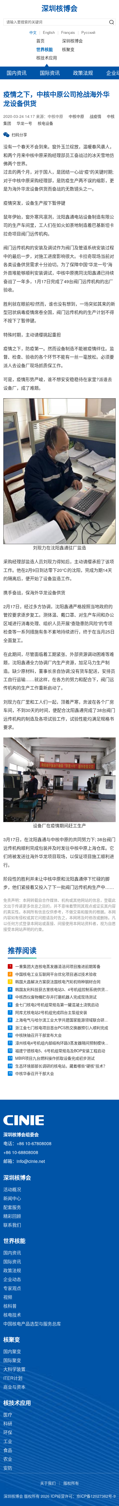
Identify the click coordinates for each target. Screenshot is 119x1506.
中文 (33, 33)
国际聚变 (12, 1360)
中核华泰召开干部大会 (34, 1074)
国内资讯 (17, 73)
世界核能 (44, 50)
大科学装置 (14, 1369)
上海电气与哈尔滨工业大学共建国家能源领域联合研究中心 (63, 1020)
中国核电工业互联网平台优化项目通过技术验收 (56, 975)
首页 (40, 41)
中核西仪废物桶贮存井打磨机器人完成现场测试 (56, 997)
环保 (7, 1433)
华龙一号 (24, 124)
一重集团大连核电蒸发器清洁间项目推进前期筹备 (57, 967)
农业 (7, 1459)
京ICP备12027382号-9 (96, 1497)
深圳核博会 (72, 41)
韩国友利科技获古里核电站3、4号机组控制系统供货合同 (63, 990)
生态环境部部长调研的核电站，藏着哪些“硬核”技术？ (61, 1066)
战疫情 (95, 117)
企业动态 (12, 1279)
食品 (7, 1450)
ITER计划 (12, 1378)
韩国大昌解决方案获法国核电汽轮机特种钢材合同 (57, 982)
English (49, 33)
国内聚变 (12, 1352)
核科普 (10, 1306)
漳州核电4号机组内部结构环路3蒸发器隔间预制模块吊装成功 (63, 1043)
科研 (7, 1424)
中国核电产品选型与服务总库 (32, 1324)
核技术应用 (46, 58)
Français (68, 33)
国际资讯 (50, 73)
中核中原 (76, 117)
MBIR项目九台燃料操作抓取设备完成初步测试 (55, 1059)
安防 (7, 1468)
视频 (7, 1297)
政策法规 (83, 73)
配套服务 (12, 1207)
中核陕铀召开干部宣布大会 (38, 1036)
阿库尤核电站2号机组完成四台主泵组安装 (51, 1013)
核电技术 (12, 1315)
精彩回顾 (12, 1216)
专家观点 (12, 1288)
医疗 (7, 1415)
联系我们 (12, 1225)
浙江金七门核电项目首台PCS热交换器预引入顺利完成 (61, 1028)
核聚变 (68, 50)
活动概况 (12, 1190)
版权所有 (71, 1484)
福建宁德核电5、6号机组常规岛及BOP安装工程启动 (60, 1051)
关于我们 (48, 1484)
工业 (7, 1441)
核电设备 (45, 124)
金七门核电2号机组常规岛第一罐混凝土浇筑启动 (57, 1005)
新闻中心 (12, 1198)
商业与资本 (14, 1387)
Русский (88, 33)
